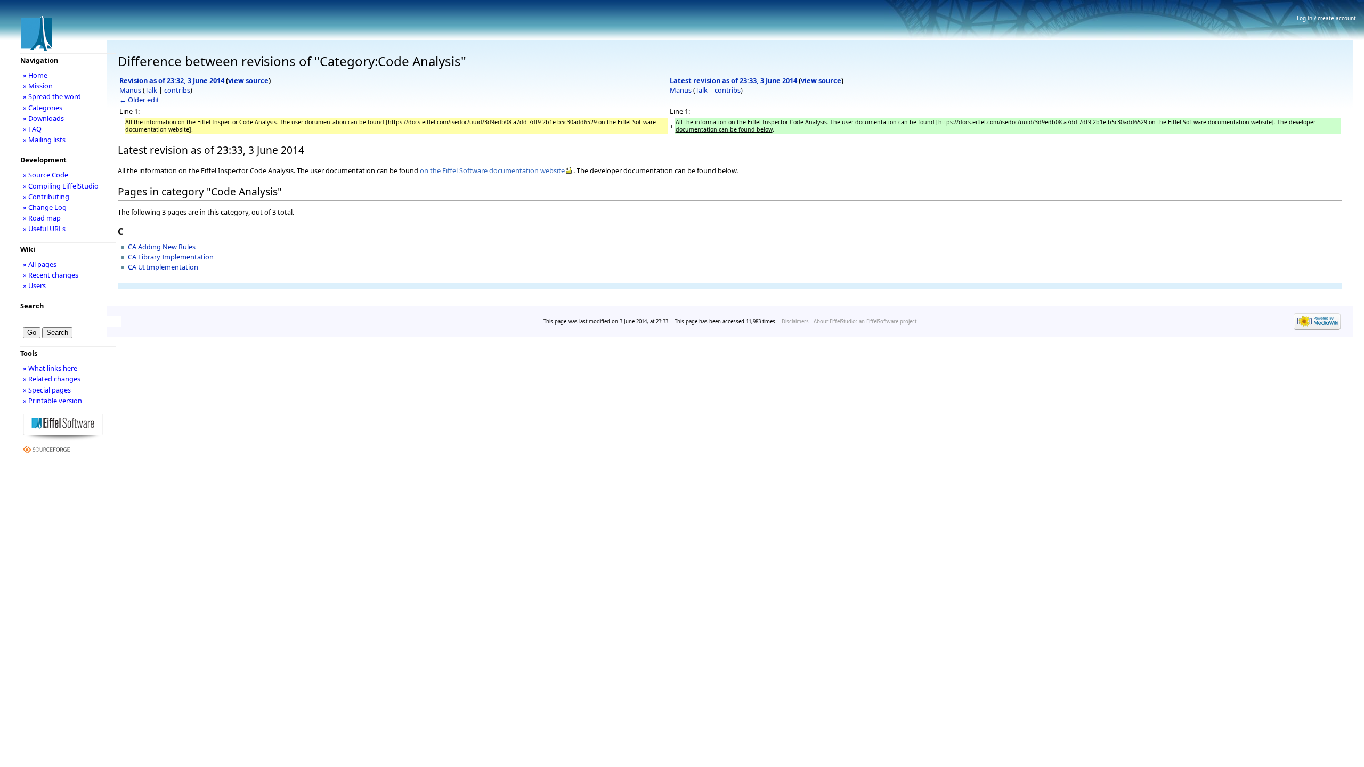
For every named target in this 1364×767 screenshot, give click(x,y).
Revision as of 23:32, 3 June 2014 (171, 80)
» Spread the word (52, 96)
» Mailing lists (44, 139)
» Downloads (43, 118)
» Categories (42, 107)
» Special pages (47, 390)
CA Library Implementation (171, 257)
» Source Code (45, 174)
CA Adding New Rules (162, 246)
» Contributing (46, 196)
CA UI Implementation (163, 267)
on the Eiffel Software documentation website (492, 170)
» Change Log (45, 207)
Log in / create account (1326, 18)
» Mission (38, 86)
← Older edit (139, 99)
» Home (35, 75)
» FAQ (32, 129)
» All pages (39, 264)
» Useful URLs (44, 228)
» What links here (50, 368)
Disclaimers (795, 321)
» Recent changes (50, 275)
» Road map (42, 218)
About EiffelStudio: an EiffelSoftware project (865, 321)
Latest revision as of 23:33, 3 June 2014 (733, 80)
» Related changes (51, 379)
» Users (34, 285)
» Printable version (52, 400)
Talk (151, 90)
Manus (130, 90)
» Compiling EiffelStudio (61, 186)
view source (248, 80)
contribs (177, 90)
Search (32, 306)
